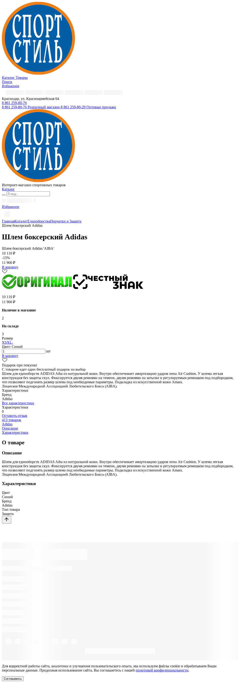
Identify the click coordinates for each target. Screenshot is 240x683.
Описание (10, 428)
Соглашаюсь (13, 678)
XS (4, 342)
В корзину (10, 356)
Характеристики (15, 433)
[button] (14, 103)
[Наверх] (6, 520)
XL (9, 342)
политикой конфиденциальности (162, 670)
